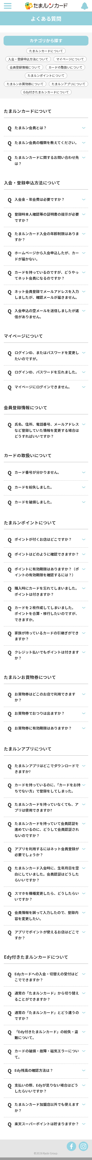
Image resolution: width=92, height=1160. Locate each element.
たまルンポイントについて (46, 75)
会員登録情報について (25, 67)
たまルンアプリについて (68, 84)
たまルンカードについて (46, 51)
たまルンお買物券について (25, 84)
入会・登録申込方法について (28, 59)
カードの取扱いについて (65, 67)
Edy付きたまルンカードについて (46, 92)
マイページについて (70, 59)
